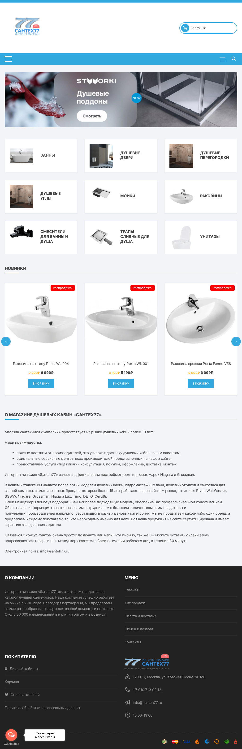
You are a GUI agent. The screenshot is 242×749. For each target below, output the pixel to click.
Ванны (47, 155)
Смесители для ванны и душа (54, 236)
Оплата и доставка (140, 616)
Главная (131, 590)
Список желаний (25, 694)
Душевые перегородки (214, 155)
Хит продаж (135, 603)
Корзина (12, 681)
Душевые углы (50, 196)
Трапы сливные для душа (134, 236)
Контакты (133, 642)
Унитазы (210, 236)
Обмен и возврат (139, 629)
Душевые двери (130, 155)
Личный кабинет (24, 668)
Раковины (211, 195)
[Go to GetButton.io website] (11, 744)
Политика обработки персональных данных (42, 707)
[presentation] (6, 341)
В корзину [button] (42, 383)
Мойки (127, 195)
